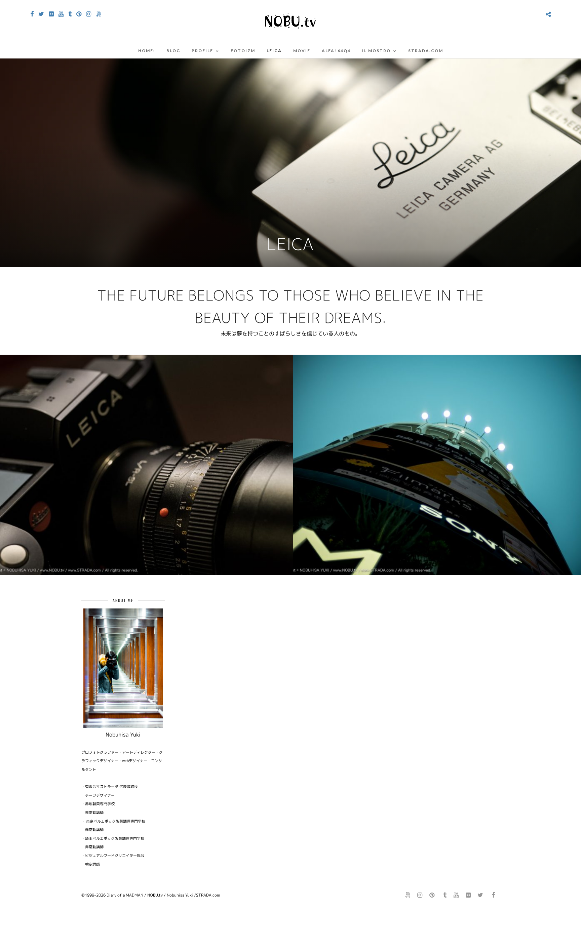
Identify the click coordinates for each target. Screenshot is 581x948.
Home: (146, 50)
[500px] (98, 14)
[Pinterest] (78, 14)
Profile (202, 50)
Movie (301, 50)
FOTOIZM (243, 50)
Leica (274, 50)
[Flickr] (51, 14)
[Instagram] (88, 14)
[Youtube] (61, 14)
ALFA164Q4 (336, 50)
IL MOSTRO (376, 50)
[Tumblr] (70, 14)
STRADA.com (425, 50)
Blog (173, 50)
